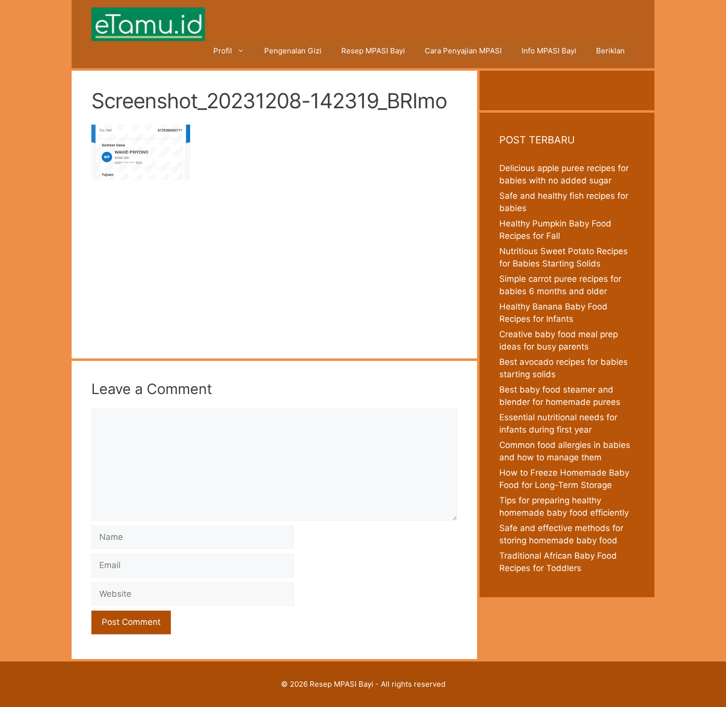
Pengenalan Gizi (293, 50)
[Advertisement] (274, 265)
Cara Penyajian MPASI (463, 50)
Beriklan (610, 50)
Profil (222, 50)
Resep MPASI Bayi (373, 50)
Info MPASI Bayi (549, 50)
